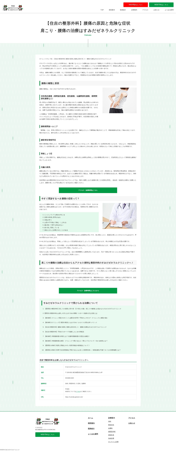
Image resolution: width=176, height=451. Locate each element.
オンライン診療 (113, 442)
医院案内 (112, 10)
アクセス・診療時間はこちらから (88, 290)
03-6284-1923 (69, 378)
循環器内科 (112, 431)
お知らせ (157, 10)
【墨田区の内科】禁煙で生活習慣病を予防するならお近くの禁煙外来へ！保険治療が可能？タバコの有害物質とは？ (83, 350)
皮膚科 (110, 428)
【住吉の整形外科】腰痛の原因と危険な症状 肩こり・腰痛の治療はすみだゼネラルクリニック (76, 327)
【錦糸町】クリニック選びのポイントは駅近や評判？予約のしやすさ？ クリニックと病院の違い (76, 318)
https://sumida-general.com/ (74, 397)
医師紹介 (123, 10)
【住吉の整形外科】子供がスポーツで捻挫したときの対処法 (64, 332)
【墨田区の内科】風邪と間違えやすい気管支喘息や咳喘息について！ (67, 345)
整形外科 (111, 425)
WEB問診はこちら (136, 4)
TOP (102, 10)
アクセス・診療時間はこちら (87, 190)
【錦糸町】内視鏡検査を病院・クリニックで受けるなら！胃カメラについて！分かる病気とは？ (76, 341)
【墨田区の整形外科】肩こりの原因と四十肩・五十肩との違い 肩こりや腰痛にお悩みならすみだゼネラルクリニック (83, 309)
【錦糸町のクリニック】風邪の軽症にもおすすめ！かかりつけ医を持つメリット (71, 322)
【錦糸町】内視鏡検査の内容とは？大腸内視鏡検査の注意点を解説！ (67, 336)
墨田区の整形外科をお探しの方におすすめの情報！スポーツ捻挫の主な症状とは (71, 313)
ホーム (90, 418)
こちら (78, 391)
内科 (109, 421)
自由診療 (111, 438)
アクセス (145, 10)
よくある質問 (169, 10)
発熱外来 (111, 435)
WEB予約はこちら (161, 4)
